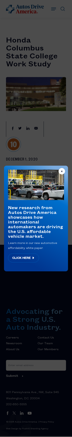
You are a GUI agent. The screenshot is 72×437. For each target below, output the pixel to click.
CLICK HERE (22, 258)
